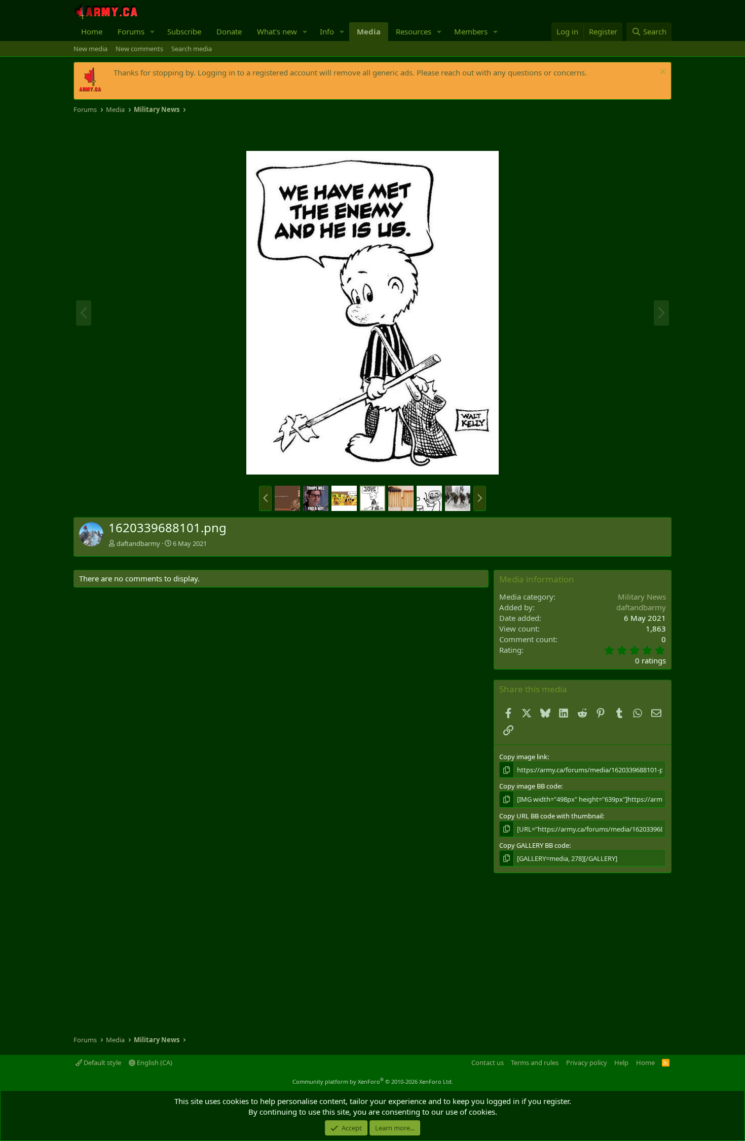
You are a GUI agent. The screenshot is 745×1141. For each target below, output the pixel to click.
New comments (139, 48)
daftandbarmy (138, 543)
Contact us (487, 1062)
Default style (101, 1062)
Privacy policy (586, 1062)
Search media (191, 48)
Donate (229, 31)
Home (91, 31)
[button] (152, 31)
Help (621, 1062)
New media (90, 48)
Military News (642, 597)
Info (327, 31)
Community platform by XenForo (372, 1081)
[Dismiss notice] (661, 72)
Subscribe (184, 31)
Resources (413, 31)
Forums (131, 31)
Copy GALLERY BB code (534, 845)
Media (369, 31)
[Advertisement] (192, 132)
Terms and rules (534, 1062)
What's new (277, 31)
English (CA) (153, 1062)
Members (471, 31)
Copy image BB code (530, 786)
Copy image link (523, 756)
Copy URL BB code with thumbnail (551, 815)
